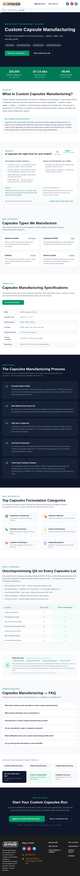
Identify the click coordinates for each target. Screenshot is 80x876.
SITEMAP (71, 856)
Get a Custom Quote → (13, 302)
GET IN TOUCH (73, 842)
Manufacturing (12, 10)
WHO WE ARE (53, 842)
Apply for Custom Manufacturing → (27, 819)
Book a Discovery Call (42, 53)
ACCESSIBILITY (73, 846)
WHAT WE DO (53, 846)
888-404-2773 (39, 4)
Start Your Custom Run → (17, 53)
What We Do (53, 4)
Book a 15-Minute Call (59, 819)
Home (4, 10)
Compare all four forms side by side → (62, 201)
